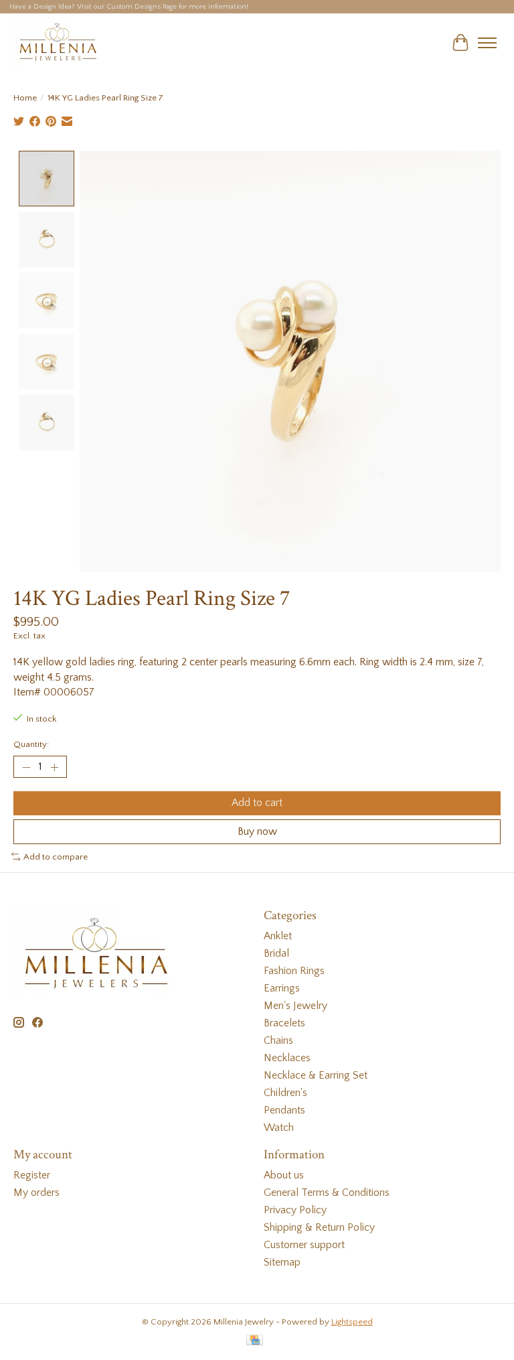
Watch (279, 1127)
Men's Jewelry (295, 1006)
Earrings (282, 988)
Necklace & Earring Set (315, 1075)
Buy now (257, 831)
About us (284, 1175)
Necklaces (287, 1058)
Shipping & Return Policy (319, 1227)
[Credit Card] (254, 1341)
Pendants (284, 1110)
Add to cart (257, 803)
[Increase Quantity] (54, 767)
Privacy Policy (295, 1210)
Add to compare (55, 857)
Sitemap (282, 1262)
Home (25, 98)
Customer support (304, 1245)
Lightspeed (352, 1322)
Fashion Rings (294, 971)
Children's (285, 1093)
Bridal (276, 953)
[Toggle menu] (487, 42)
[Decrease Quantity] (26, 767)
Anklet (278, 936)
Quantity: (31, 744)
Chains (278, 1040)
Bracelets (284, 1023)
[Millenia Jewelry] (57, 42)
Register (31, 1175)
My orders (36, 1192)
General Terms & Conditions (327, 1192)
